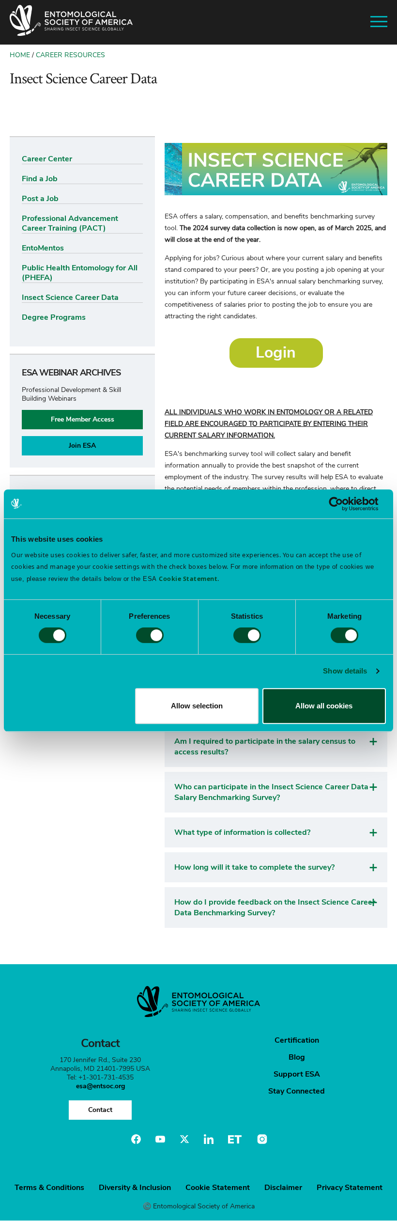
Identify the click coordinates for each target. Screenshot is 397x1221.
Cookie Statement (217, 1187)
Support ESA (297, 1074)
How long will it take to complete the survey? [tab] (254, 867)
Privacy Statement (349, 1187)
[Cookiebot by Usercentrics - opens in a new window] (343, 504)
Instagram (261, 1139)
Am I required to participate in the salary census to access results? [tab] (264, 746)
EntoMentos (43, 248)
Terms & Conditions (49, 1187)
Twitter (184, 1139)
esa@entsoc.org (100, 1086)
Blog (297, 1057)
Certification (297, 1040)
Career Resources (70, 55)
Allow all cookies (323, 706)
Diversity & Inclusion (135, 1187)
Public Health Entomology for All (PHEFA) (79, 272)
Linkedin (209, 1139)
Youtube (160, 1139)
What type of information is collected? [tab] (242, 832)
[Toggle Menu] (378, 22)
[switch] (150, 635)
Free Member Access (82, 419)
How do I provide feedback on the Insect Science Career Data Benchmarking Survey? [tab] (274, 907)
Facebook (136, 1139)
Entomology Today (235, 1139)
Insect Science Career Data (70, 297)
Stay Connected (296, 1091)
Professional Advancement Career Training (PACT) (70, 223)
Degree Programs (54, 317)
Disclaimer (283, 1187)
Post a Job (40, 199)
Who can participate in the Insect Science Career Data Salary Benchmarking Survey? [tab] (271, 792)
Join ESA (82, 445)
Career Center (47, 159)
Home (20, 55)
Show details (345, 671)
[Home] (71, 22)
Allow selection (197, 706)
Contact (100, 1109)
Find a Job (40, 179)
